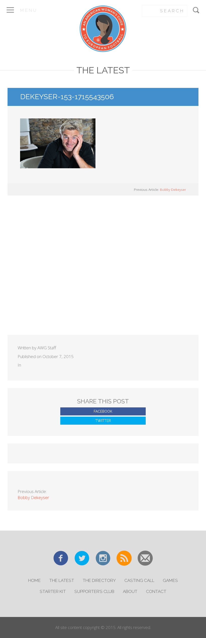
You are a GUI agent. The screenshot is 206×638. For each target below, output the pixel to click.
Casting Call (139, 580)
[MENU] (10, 13)
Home (34, 580)
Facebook (103, 411)
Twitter (103, 421)
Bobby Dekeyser (173, 189)
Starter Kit (53, 591)
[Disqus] (103, 270)
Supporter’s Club (94, 591)
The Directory (99, 580)
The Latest (61, 580)
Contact (156, 591)
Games (170, 580)
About (130, 591)
